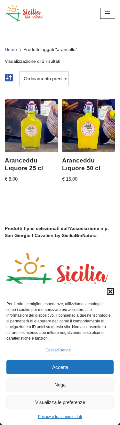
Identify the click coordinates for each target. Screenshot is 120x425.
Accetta (60, 367)
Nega (60, 384)
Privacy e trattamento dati (60, 416)
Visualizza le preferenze (60, 402)
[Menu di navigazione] (107, 13)
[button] (110, 291)
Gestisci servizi (58, 350)
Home (11, 49)
